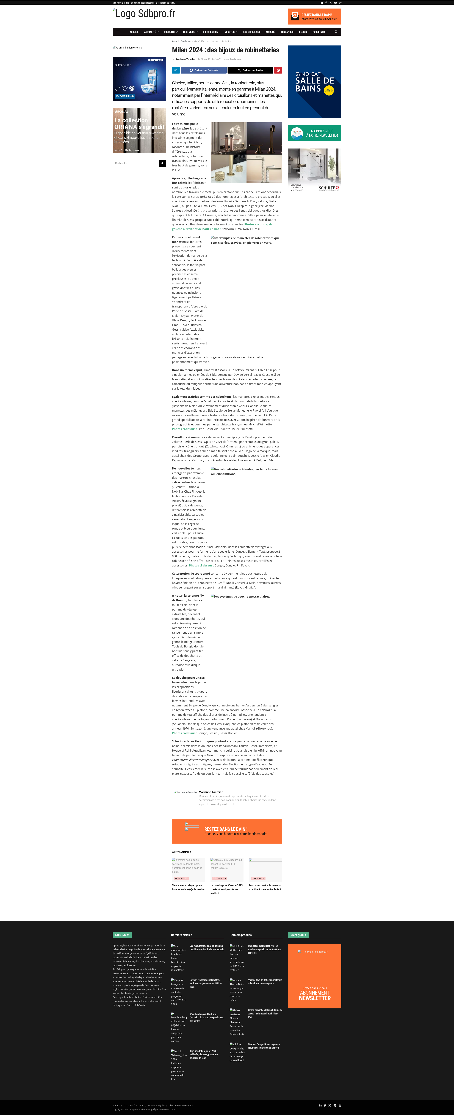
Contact (140, 1105)
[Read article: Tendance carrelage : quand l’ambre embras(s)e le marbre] (188, 870)
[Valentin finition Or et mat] (128, 47)
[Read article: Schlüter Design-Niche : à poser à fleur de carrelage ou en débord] (238, 1052)
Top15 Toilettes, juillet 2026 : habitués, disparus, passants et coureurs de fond (204, 1054)
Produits (169, 32)
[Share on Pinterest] (278, 70)
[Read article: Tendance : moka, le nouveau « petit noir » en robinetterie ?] (265, 870)
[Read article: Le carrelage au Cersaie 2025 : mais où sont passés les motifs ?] (227, 870)
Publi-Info (319, 32)
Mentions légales (156, 1105)
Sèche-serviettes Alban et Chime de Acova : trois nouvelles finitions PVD (265, 1013)
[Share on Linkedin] (176, 70)
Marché (270, 32)
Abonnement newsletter (181, 1105)
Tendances (287, 32)
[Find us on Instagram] (340, 3)
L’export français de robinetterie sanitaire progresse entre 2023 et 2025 (206, 983)
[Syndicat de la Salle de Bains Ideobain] (314, 81)
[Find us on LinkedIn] (322, 3)
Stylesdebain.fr (128, 945)
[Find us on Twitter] (330, 3)
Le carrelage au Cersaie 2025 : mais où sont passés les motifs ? (227, 889)
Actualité (150, 32)
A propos (128, 1105)
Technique (189, 32)
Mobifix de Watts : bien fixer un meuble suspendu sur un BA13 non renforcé (264, 949)
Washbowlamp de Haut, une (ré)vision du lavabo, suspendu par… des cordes (207, 1017)
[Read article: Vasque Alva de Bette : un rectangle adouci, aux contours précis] (238, 990)
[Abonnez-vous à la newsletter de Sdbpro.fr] (314, 133)
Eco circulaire (251, 32)
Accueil (134, 32)
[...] (232, 804)
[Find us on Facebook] (326, 3)
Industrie (229, 32)
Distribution (210, 32)
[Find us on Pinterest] (335, 3)
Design (303, 32)
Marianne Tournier (185, 59)
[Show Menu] (118, 32)
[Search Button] (336, 32)
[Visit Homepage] (144, 16)
